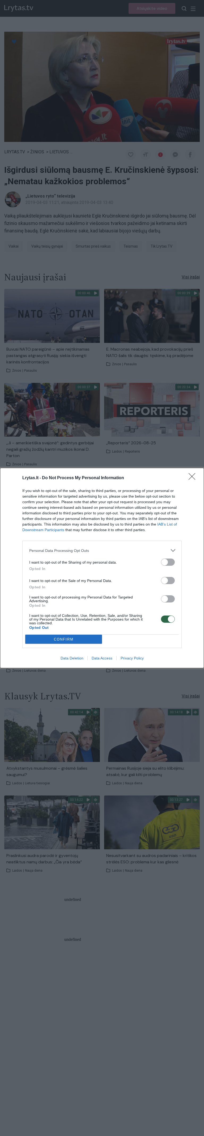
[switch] (168, 562)
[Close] (194, 478)
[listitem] (102, 550)
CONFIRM (64, 639)
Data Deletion (72, 658)
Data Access (102, 658)
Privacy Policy (132, 658)
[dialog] (102, 568)
